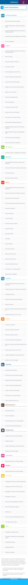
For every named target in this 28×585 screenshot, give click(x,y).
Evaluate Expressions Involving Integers (14, 421)
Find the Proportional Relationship (13, 340)
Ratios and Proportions (10, 254)
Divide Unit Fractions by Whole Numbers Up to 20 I (16, 309)
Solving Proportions (9, 66)
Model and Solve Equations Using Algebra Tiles (14, 132)
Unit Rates (7, 238)
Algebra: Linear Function (10, 92)
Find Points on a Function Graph (12, 117)
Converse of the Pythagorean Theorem (14, 501)
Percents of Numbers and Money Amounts (15, 193)
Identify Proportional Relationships (13, 380)
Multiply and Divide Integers (11, 360)
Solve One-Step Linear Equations (12, 137)
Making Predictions (9, 547)
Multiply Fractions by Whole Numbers (14, 299)
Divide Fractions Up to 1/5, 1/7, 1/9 (13, 314)
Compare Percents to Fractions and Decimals (15, 168)
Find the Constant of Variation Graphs (14, 375)
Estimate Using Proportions (11, 178)
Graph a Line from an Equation (12, 112)
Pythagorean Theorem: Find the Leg (13, 486)
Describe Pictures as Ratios (11, 223)
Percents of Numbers (10, 208)
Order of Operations (9, 41)
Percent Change (9, 218)
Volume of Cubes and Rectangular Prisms (14, 517)
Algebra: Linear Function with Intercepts (14, 87)
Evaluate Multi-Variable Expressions (13, 122)
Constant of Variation (10, 324)
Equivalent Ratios (9, 228)
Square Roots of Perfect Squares (12, 21)
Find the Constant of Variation (12, 61)
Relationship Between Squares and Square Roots (15, 26)
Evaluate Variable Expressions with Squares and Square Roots (15, 31)
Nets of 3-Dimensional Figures (12, 506)
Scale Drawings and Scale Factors (12, 72)
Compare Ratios (9, 243)
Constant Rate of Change (11, 370)
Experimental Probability (11, 274)
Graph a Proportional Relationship (13, 77)
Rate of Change (8, 56)
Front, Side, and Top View (11, 522)
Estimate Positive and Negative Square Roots (15, 36)
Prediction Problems (10, 552)
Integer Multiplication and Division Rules (14, 355)
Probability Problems (10, 542)
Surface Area (8, 512)
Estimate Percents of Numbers (12, 198)
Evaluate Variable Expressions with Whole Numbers (14, 127)
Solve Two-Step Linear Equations (12, 142)
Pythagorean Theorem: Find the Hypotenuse (15, 481)
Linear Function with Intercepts (12, 82)
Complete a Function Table (11, 107)
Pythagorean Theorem (10, 496)
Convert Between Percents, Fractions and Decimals (14, 163)
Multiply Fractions (9, 304)
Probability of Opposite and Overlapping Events (14, 537)
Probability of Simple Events (11, 532)
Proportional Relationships (11, 97)
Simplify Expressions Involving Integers (14, 461)
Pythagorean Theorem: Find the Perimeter (15, 491)
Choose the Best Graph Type (11, 400)
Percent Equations (9, 213)
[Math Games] (14, 2)
